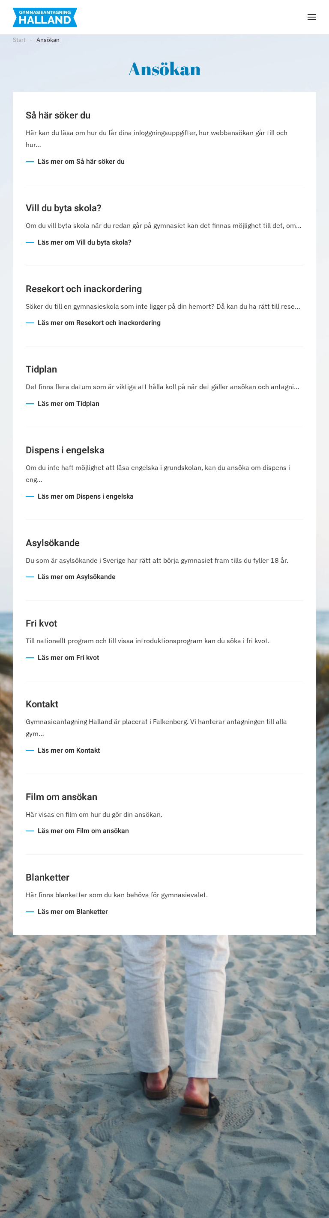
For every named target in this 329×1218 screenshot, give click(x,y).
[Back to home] (45, 17)
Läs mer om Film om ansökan (83, 831)
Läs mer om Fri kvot (68, 658)
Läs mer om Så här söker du (81, 162)
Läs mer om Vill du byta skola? (85, 242)
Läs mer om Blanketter (73, 912)
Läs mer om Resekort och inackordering (99, 323)
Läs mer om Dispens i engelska (86, 496)
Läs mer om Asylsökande (77, 577)
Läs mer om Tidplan (68, 404)
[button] (312, 17)
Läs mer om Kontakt (69, 750)
